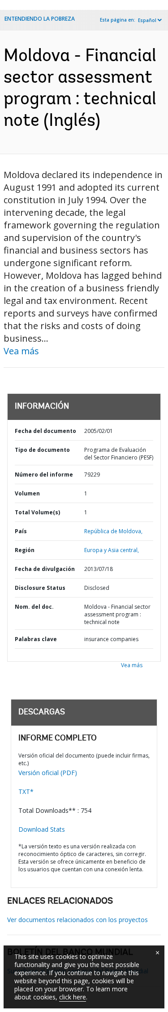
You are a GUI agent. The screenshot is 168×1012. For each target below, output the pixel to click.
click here (72, 997)
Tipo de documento (42, 450)
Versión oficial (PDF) (47, 772)
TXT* (26, 791)
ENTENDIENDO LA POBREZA (39, 18)
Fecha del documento (45, 431)
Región (24, 550)
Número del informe (44, 474)
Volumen (27, 493)
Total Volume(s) (37, 512)
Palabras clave (36, 639)
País (21, 531)
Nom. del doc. (34, 607)
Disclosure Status (40, 588)
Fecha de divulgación (45, 569)
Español (147, 20)
